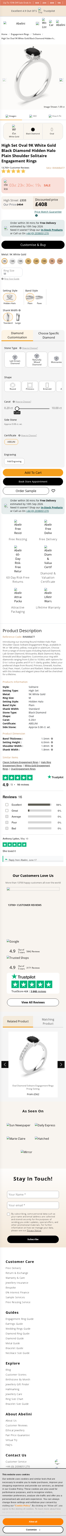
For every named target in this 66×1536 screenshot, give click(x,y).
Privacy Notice (34, 1230)
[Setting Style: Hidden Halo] (9, 297)
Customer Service (16, 1461)
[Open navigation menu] (60, 23)
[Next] (61, 80)
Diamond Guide (15, 1338)
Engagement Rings (20, 34)
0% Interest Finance (17, 1292)
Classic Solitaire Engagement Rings (20, 762)
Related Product (18, 1021)
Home (4, 34)
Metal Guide (13, 1343)
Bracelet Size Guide (17, 1403)
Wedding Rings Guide (18, 1328)
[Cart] (51, 23)
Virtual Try (11, 1440)
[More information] (52, 739)
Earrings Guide (14, 1323)
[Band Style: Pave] (39, 297)
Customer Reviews (16, 1425)
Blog (8, 1369)
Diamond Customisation (17, 335)
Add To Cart (33, 472)
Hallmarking (12, 1389)
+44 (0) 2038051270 (37, 233)
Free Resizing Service (18, 1302)
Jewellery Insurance (17, 1282)
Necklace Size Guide (18, 1353)
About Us (11, 1420)
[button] (33, 260)
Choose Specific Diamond (48, 335)
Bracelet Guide (14, 1348)
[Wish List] (44, 23)
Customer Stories (16, 1374)
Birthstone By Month (18, 1379)
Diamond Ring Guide (18, 1333)
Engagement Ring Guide (20, 1319)
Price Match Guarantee (48, 211)
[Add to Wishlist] (53, 491)
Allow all (33, 1522)
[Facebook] (57, 1462)
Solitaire (37, 34)
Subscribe (33, 1239)
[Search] (37, 23)
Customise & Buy (33, 245)
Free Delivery (13, 1268)
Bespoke (11, 1287)
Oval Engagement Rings (23, 768)
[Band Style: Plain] (30, 297)
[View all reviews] (13, 171)
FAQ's (9, 1445)
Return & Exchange (17, 1273)
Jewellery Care (14, 1394)
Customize (31, 1530)
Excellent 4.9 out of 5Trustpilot (33, 11)
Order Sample (26, 491)
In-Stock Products (52, 229)
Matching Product (48, 1022)
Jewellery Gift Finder (17, 1384)
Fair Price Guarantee (18, 1435)
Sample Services (15, 1297)
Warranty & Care (15, 1277)
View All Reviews (33, 1002)
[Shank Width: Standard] (8, 317)
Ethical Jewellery (15, 1430)
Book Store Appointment (33, 481)
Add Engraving (14, 461)
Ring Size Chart (14, 1399)
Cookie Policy (22, 1505)
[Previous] (4, 80)
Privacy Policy (53, 1512)
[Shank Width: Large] (18, 317)
